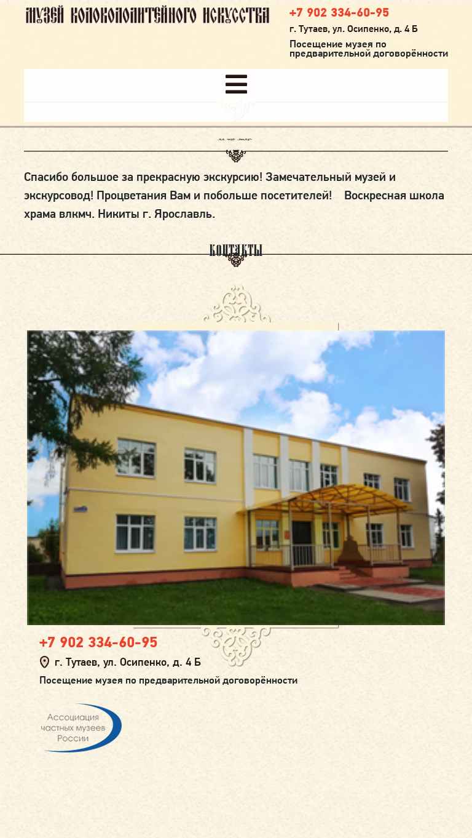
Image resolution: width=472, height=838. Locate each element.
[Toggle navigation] (236, 84)
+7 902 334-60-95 (339, 12)
